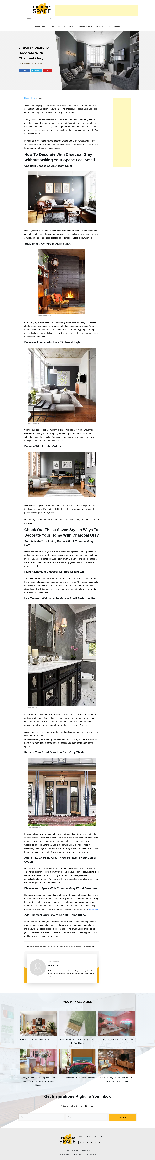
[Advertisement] (96, 10)
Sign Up (122, 1117)
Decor (33, 98)
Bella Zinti (53, 965)
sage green (93, 909)
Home (26, 98)
